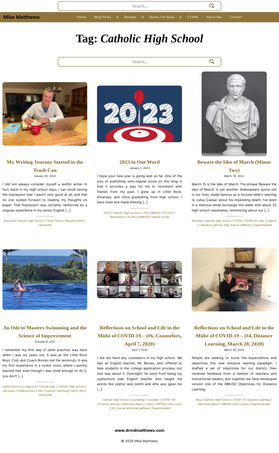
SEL (113, 408)
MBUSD (155, 212)
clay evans (9, 390)
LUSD (145, 212)
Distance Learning (108, 404)
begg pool (31, 386)
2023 (107, 212)
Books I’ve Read (162, 17)
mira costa (174, 404)
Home (81, 17)
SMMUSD (144, 216)
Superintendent (262, 225)
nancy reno (77, 390)
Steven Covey (160, 216)
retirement (45, 225)
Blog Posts (102, 17)
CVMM (192, 17)
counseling (137, 399)
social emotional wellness (134, 408)
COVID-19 (250, 220)
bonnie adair (48, 386)
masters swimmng (57, 390)
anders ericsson (12, 386)
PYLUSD (168, 212)
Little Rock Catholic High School (219, 225)
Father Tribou (54, 220)
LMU (40, 390)
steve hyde (45, 394)
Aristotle (9, 220)
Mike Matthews (21, 17)
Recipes (130, 17)
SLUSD (131, 216)
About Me (213, 17)
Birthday (197, 220)
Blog (198, 399)
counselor (153, 399)
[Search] (212, 6)
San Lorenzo (241, 404)
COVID (238, 220)
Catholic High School (30, 220)
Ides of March (268, 220)
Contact (236, 17)
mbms (150, 404)
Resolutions (117, 216)
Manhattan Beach (133, 404)
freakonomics (26, 390)
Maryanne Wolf (74, 220)
